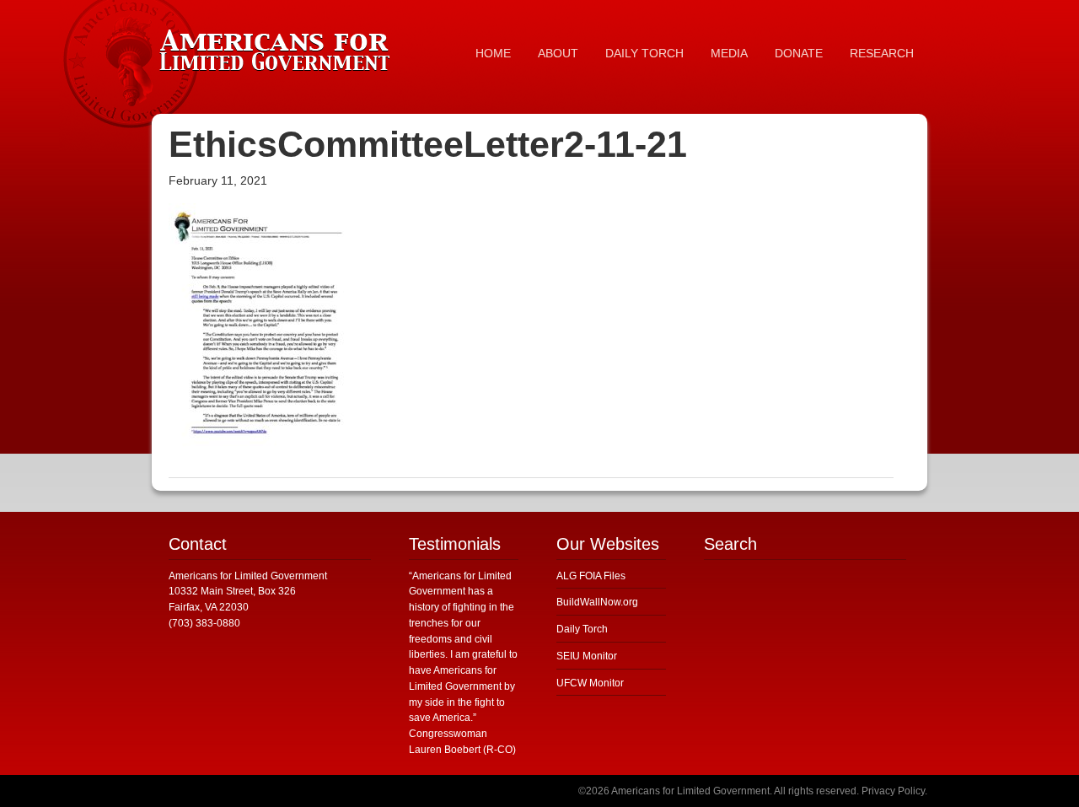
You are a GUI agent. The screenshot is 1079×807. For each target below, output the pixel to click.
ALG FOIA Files (590, 576)
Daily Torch (582, 629)
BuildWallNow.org (597, 602)
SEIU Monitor (586, 656)
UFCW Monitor (590, 683)
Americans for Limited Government (278, 46)
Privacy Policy (893, 791)
